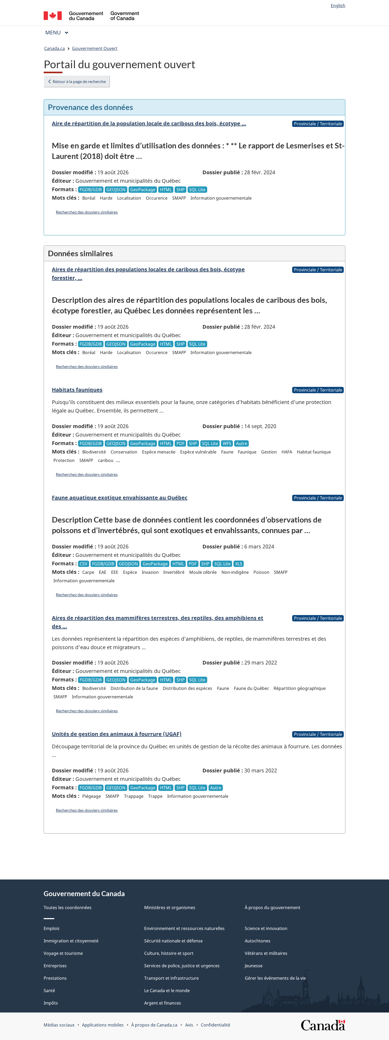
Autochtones (257, 941)
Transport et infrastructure (171, 978)
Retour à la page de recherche (79, 81)
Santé (49, 990)
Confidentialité (215, 1025)
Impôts (51, 1003)
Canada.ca (54, 48)
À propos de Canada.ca (154, 1025)
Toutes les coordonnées (68, 907)
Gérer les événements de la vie (275, 978)
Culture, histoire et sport (168, 953)
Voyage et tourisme (63, 953)
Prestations (55, 978)
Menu (59, 32)
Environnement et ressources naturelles (184, 928)
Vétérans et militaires (266, 953)
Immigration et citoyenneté (71, 941)
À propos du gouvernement (272, 907)
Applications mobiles (103, 1025)
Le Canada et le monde (167, 990)
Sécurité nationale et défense (173, 941)
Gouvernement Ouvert (94, 48)
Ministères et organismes (169, 907)
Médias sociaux (59, 1025)
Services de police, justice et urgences (182, 966)
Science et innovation (266, 928)
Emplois (52, 928)
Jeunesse (254, 966)
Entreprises (55, 966)
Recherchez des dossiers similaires (87, 211)
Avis (189, 1025)
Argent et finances (162, 1003)
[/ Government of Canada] (91, 16)
